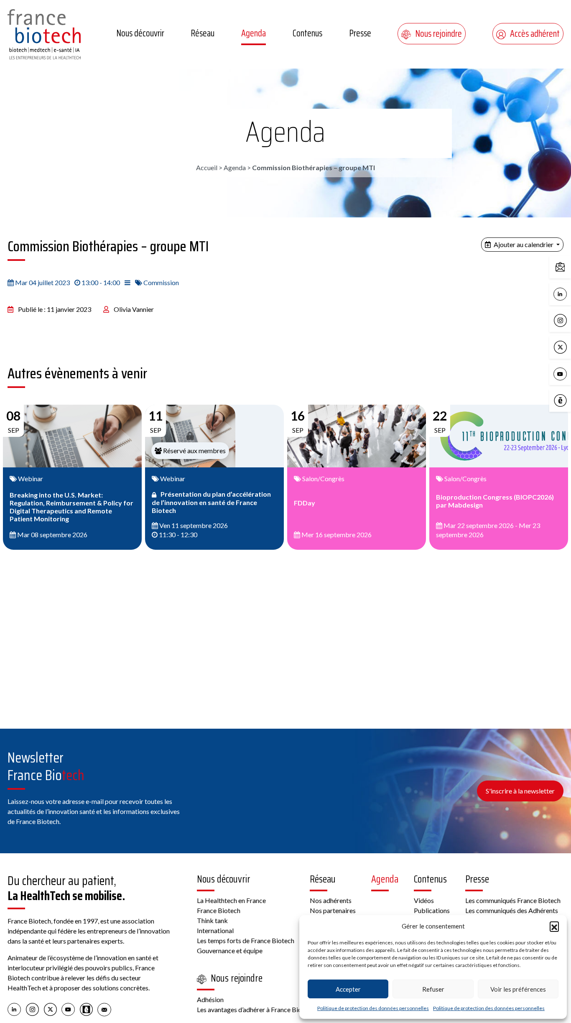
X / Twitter (569, 346)
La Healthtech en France (231, 900)
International (215, 930)
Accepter (348, 989)
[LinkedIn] (14, 1009)
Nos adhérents (331, 900)
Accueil (206, 167)
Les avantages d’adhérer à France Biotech (255, 1009)
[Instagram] (32, 1009)
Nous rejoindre (438, 33)
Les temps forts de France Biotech (245, 940)
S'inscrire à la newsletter (520, 791)
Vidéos (424, 900)
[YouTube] (68, 1009)
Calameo (569, 400)
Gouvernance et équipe (230, 950)
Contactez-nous (569, 266)
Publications (432, 910)
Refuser (433, 989)
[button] (554, 926)
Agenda (253, 33)
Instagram (569, 320)
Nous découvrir (140, 33)
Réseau (202, 33)
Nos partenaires (333, 910)
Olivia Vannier (134, 309)
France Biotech (218, 910)
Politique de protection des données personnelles (373, 1008)
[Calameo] (86, 1009)
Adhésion (210, 999)
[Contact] (104, 1009)
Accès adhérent (535, 33)
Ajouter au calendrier (523, 244)
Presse (360, 33)
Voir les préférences (518, 989)
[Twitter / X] (50, 1009)
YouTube (569, 373)
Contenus (307, 33)
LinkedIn (569, 293)
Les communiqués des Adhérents (511, 910)
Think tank (212, 920)
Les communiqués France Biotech (513, 900)
